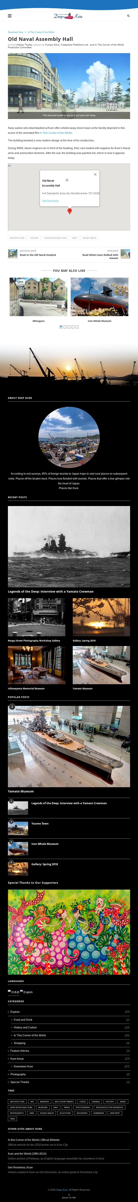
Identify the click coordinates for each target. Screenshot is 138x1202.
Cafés (83, 1102)
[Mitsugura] (38, 297)
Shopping (71, 1043)
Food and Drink (71, 1019)
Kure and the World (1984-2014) (27, 1153)
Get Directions (50, 201)
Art (32, 1102)
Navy (74, 238)
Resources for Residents (109, 1107)
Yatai (12, 1119)
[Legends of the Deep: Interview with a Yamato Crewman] (69, 546)
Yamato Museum (83, 688)
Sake (31, 1113)
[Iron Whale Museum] (99, 297)
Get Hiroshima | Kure (20, 1167)
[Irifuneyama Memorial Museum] (36, 665)
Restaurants (17, 1113)
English (28, 992)
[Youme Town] (18, 828)
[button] (69, 211)
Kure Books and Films (55, 238)
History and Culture (71, 1027)
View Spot (115, 1113)
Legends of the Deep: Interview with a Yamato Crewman (51, 591)
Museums (42, 1107)
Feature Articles (70, 1050)
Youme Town (40, 823)
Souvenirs (82, 1113)
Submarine (98, 1113)
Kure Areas (70, 1058)
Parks (67, 1107)
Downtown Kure (15, 32)
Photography (70, 1074)
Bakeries (44, 1102)
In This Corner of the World (41, 32)
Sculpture (65, 1113)
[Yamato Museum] (101, 665)
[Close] (95, 174)
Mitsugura (38, 321)
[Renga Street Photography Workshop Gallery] (36, 617)
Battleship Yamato (64, 1102)
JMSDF (123, 1102)
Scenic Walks (89, 238)
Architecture (17, 238)
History (34, 238)
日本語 (15, 992)
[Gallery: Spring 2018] (101, 617)
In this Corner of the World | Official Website (34, 1139)
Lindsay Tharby (24, 44)
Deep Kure (62, 1189)
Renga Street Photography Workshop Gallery (34, 640)
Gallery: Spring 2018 (84, 640)
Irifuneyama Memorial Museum (26, 688)
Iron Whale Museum (99, 321)
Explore (70, 1011)
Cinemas (96, 1102)
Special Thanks (70, 1082)
